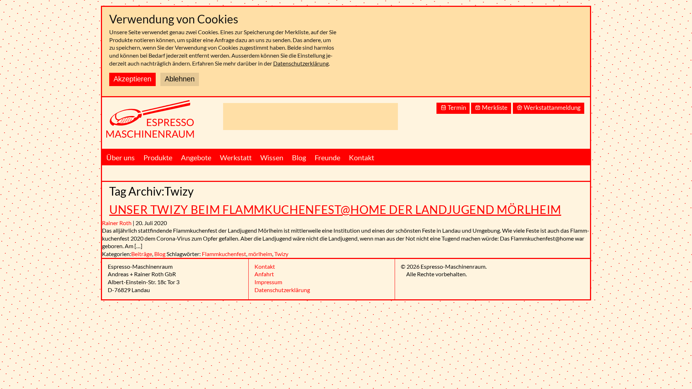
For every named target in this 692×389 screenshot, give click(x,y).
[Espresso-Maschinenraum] (159, 123)
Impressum (268, 281)
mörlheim (260, 253)
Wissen (271, 157)
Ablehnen (180, 79)
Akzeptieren (132, 79)
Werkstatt (236, 157)
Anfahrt (264, 273)
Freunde (327, 157)
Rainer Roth (117, 222)
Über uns (120, 157)
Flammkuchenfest (224, 253)
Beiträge (141, 253)
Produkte (157, 157)
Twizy (281, 253)
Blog (299, 157)
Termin (457, 107)
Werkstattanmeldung (552, 107)
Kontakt (361, 157)
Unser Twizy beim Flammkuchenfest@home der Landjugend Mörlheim (335, 209)
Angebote (196, 157)
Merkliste (494, 107)
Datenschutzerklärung (301, 63)
